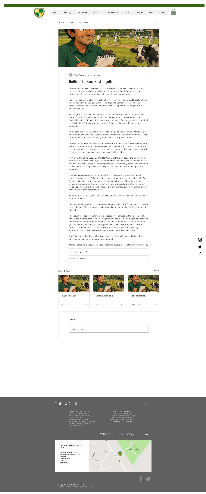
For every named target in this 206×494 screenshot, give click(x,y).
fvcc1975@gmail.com (134, 434)
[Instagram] (200, 239)
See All (156, 270)
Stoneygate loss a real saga (104, 296)
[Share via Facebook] (70, 252)
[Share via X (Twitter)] (75, 252)
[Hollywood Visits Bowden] (73, 283)
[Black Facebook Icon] (200, 254)
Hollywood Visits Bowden (68, 296)
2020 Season (83, 23)
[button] (173, 12)
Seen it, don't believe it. (138, 296)
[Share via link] (86, 252)
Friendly (71, 23)
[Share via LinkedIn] (81, 252)
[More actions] (147, 75)
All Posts (61, 23)
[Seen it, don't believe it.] (143, 283)
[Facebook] (140, 479)
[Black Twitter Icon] (200, 247)
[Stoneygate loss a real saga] (108, 283)
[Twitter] (148, 479)
